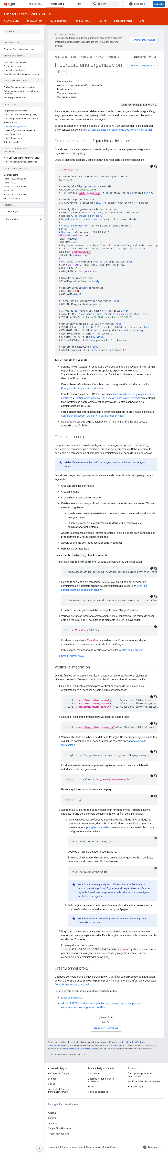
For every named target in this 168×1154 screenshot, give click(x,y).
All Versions (11, 21)
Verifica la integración (131, 650)
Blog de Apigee (136, 1086)
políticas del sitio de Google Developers (79, 1048)
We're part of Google (58, 1073)
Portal (102, 21)
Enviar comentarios (142, 65)
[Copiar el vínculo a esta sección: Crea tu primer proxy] (91, 969)
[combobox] (108, 4)
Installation (34, 21)
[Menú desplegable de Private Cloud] (68, 4)
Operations (83, 21)
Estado (91, 1086)
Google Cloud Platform (60, 1128)
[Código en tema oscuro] (152, 166)
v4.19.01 (48, 14)
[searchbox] (22, 31)
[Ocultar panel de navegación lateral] (39, 1148)
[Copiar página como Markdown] (59, 72)
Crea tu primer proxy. (73, 656)
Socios (51, 1084)
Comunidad (94, 1073)
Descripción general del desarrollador (140, 1074)
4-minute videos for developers (144, 1081)
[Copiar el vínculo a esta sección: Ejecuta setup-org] (87, 437)
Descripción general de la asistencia (101, 1080)
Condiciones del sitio (72, 1147)
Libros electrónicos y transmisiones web (58, 1090)
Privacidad (53, 1147)
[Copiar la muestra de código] (156, 166)
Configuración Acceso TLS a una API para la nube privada (107, 398)
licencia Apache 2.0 (118, 1045)
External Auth (123, 21)
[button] (19, 219)
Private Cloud (57, 4)
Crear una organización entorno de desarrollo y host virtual (118, 129)
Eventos (52, 1078)
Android (52, 1112)
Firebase (52, 1123)
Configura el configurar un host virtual (82, 388)
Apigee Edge (35, 4)
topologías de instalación (98, 827)
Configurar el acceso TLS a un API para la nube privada (92, 415)
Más (79, 4)
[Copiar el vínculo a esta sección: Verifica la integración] (93, 667)
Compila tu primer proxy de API (72, 984)
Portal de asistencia (98, 1092)
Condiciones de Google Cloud (101, 1147)
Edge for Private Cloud (20, 14)
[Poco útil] (155, 56)
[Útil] (150, 56)
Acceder (159, 4)
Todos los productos (58, 1133)
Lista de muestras (71, 997)
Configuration (59, 21)
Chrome (52, 1118)
